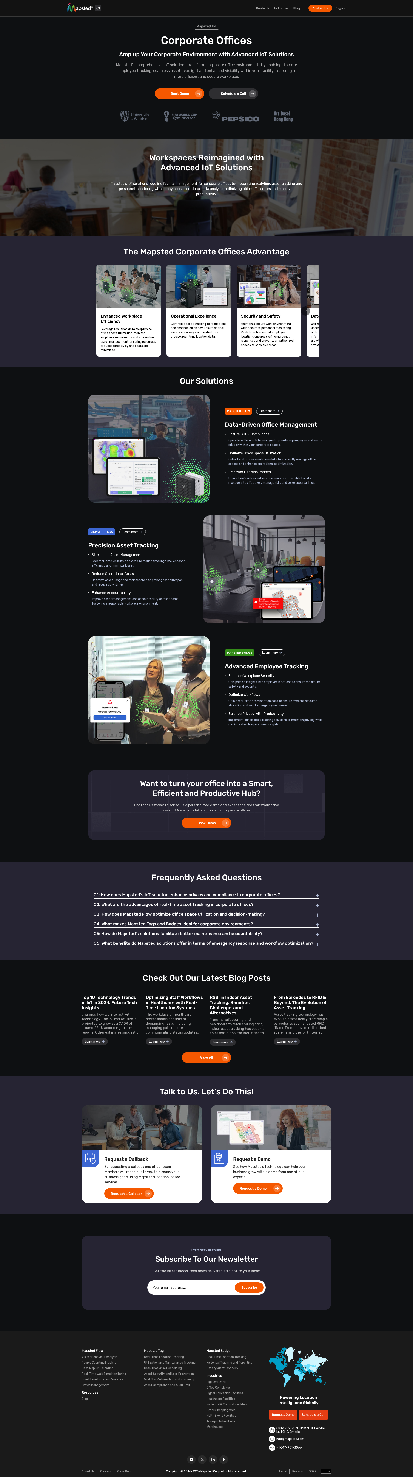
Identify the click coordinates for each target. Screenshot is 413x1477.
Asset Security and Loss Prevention (169, 1374)
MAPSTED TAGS (101, 532)
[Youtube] (191, 1459)
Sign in (341, 8)
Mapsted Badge (218, 1351)
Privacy (297, 1471)
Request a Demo (253, 1188)
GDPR (313, 1471)
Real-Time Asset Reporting (163, 1368)
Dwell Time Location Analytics (102, 1379)
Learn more (267, 411)
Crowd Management (96, 1385)
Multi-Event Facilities (221, 1415)
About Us (88, 1471)
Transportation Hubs (220, 1421)
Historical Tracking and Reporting (229, 1362)
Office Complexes (218, 1387)
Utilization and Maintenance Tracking (170, 1362)
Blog (296, 8)
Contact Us (320, 8)
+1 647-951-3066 (289, 1447)
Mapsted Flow (92, 1351)
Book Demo (180, 94)
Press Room (125, 1471)
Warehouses (214, 1427)
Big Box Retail (216, 1382)
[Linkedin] (213, 1459)
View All (206, 1058)
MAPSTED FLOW (238, 411)
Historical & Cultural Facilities (226, 1404)
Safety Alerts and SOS (222, 1368)
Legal (283, 1471)
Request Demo (283, 1415)
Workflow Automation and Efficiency (169, 1379)
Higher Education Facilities (224, 1393)
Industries (281, 8)
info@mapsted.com (290, 1439)
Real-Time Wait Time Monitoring (104, 1374)
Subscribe (249, 1287)
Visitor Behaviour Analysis (99, 1357)
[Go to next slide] (305, 311)
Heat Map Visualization (97, 1368)
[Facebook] (223, 1459)
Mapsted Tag (154, 1351)
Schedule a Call (233, 94)
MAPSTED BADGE (239, 653)
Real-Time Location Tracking (164, 1357)
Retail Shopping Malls (221, 1410)
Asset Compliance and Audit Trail (167, 1385)
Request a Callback (126, 1194)
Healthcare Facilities (220, 1399)
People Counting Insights (99, 1362)
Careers (105, 1471)
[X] (202, 1459)
